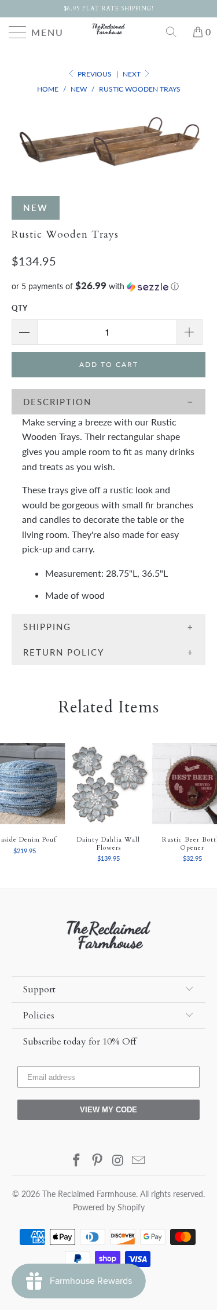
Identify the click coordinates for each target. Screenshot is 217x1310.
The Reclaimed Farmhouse (89, 1194)
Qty (19, 307)
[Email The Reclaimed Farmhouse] (139, 1160)
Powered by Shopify (109, 1207)
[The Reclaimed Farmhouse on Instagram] (118, 1160)
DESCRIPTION (57, 401)
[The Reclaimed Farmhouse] (108, 29)
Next (132, 74)
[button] (108, 286)
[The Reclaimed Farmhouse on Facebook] (77, 1160)
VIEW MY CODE (108, 1109)
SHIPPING (47, 626)
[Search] (175, 32)
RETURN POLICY (63, 652)
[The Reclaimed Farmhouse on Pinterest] (97, 1160)
